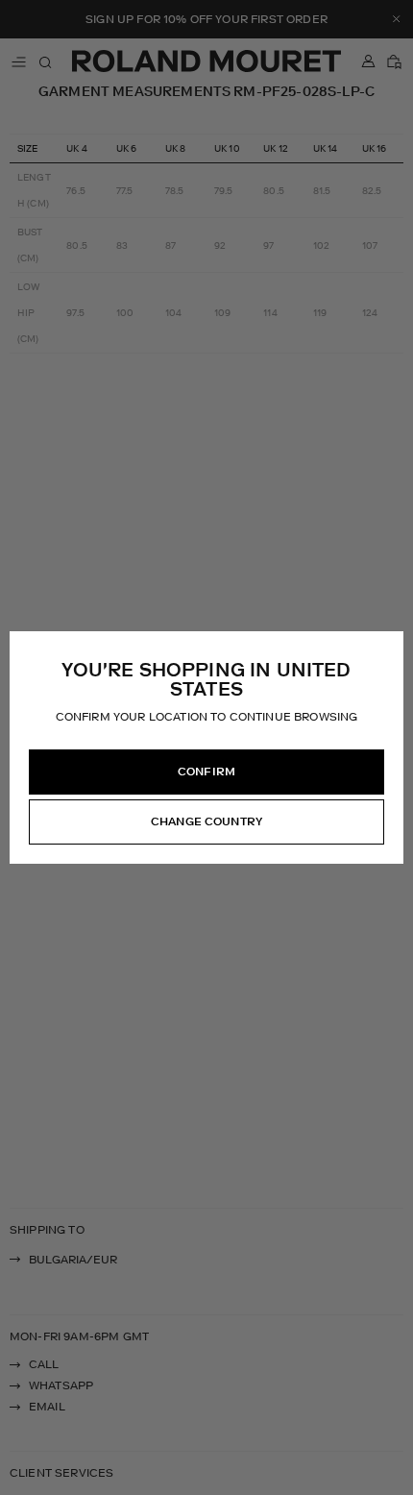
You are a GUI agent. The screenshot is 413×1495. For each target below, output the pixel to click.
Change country (206, 821)
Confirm (206, 771)
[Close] (388, 646)
